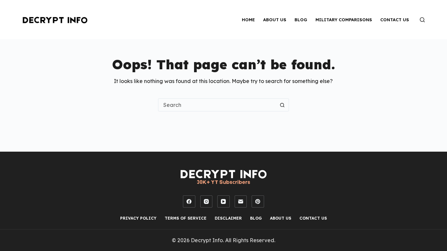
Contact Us (394, 19)
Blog (301, 19)
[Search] (422, 19)
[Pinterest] (258, 201)
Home (248, 19)
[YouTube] (223, 201)
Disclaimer (228, 218)
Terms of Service (185, 218)
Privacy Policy (138, 218)
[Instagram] (206, 201)
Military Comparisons (343, 19)
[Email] (241, 201)
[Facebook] (189, 201)
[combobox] (217, 104)
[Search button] (282, 105)
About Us (274, 19)
